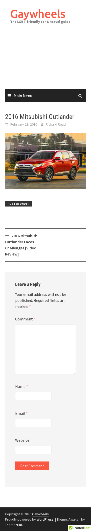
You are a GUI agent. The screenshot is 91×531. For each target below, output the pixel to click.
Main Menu (23, 95)
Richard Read (56, 124)
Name (21, 386)
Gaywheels (37, 14)
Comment (25, 318)
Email (21, 413)
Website (22, 440)
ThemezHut (13, 524)
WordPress (45, 519)
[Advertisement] (45, 62)
